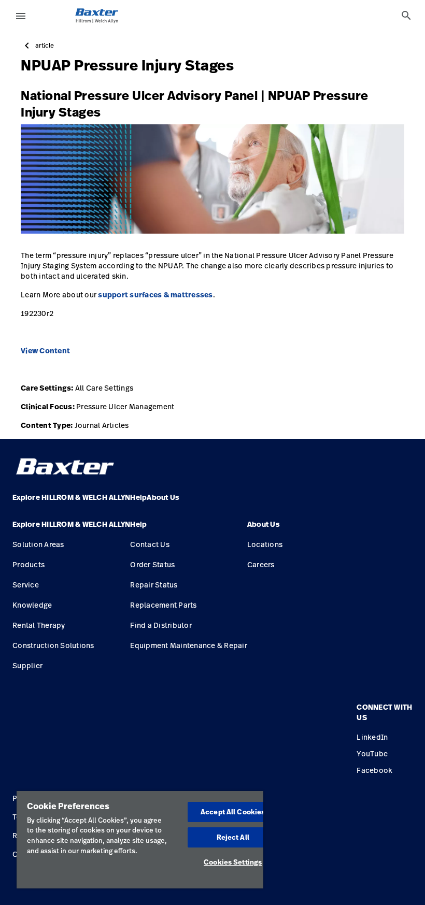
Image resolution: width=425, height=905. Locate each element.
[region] (140, 839)
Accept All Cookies (233, 811)
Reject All (233, 837)
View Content (45, 351)
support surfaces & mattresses (155, 295)
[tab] (406, 15)
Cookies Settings (233, 862)
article (44, 45)
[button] (71, 528)
